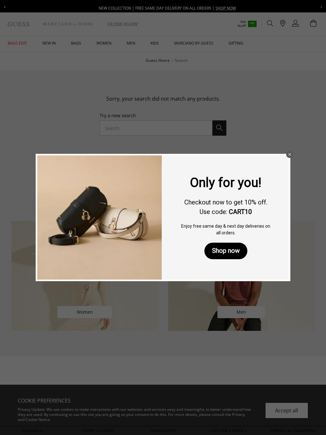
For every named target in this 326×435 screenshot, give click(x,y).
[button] (289, 154)
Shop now (226, 250)
